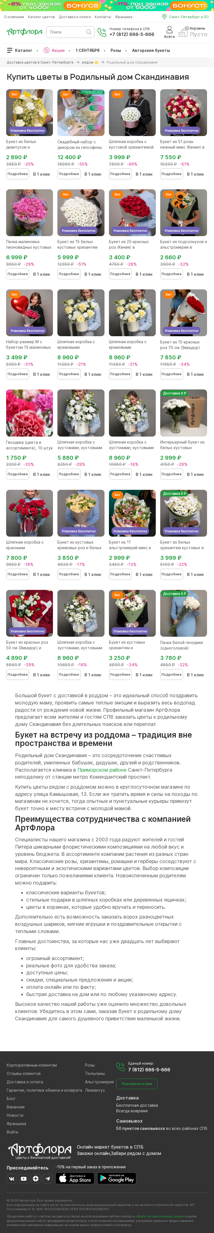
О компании (14, 17)
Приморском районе (102, 770)
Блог (11, 1098)
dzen (35, 1179)
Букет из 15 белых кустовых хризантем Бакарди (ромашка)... (77, 247)
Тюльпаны (95, 1073)
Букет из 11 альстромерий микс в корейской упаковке (130, 548)
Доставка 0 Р (174, 393)
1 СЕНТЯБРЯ (87, 50)
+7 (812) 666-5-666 (132, 34)
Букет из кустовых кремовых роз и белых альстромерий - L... (79, 548)
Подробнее (18, 174)
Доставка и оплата (75, 17)
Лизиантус (95, 1090)
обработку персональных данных (160, 1216)
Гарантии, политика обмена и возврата (44, 1090)
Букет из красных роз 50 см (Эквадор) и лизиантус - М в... (27, 648)
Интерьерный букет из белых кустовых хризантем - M (182, 448)
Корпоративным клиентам (32, 1065)
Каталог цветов (41, 17)
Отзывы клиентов (24, 1073)
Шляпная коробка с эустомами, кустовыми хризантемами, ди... (79, 448)
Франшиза (123, 17)
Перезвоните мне (136, 1084)
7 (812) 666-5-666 (149, 1069)
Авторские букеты (151, 50)
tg (47, 1179)
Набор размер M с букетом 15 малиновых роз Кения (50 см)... (28, 347)
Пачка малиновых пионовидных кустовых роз (29, 247)
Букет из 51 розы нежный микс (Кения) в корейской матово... (182, 147)
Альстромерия (99, 1081)
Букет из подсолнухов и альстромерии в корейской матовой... (183, 247)
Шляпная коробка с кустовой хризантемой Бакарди (131, 147)
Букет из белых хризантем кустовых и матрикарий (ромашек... (183, 548)
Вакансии (16, 1106)
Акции (58, 50)
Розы (116, 50)
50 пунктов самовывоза (140, 1128)
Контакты (103, 17)
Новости (15, 1115)
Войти (12, 1132)
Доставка (127, 1098)
